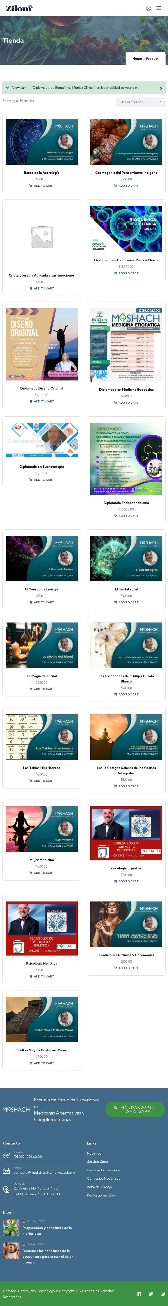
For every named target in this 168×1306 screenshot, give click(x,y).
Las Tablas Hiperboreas (41, 768)
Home (137, 59)
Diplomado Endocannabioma (126, 503)
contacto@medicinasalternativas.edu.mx (44, 1172)
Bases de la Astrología (41, 173)
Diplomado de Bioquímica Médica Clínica (126, 260)
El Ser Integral (126, 589)
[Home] (16, 1109)
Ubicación (20, 1183)
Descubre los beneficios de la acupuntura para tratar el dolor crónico (48, 1256)
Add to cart (43, 185)
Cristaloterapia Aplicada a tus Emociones (42, 275)
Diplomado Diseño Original (41, 388)
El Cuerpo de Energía (41, 589)
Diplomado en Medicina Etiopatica (126, 389)
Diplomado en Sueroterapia (42, 467)
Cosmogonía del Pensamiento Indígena (126, 173)
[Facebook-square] (139, 1294)
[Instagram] (162, 1294)
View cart (19, 87)
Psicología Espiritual (126, 868)
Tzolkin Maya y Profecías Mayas (42, 1050)
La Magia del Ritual (42, 676)
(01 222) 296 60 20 (28, 1157)
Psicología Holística (41, 963)
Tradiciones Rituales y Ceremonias (126, 955)
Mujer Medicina (42, 860)
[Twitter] (151, 1294)
